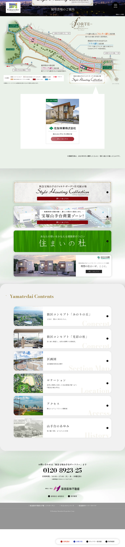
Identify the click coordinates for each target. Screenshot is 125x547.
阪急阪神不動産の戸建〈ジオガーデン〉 (43, 519)
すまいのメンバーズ (67, 519)
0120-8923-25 (62, 483)
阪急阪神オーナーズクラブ (87, 519)
